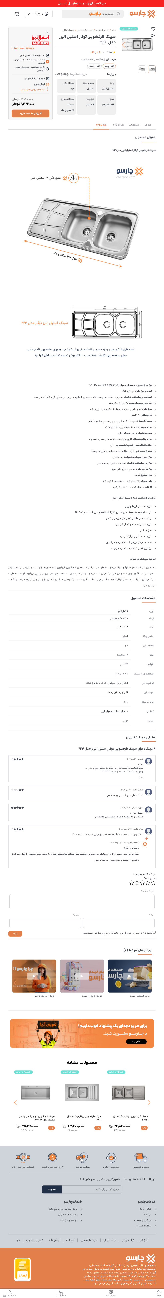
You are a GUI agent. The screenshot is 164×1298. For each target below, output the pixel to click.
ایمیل (76, 915)
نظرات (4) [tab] (118, 125)
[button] (151, 45)
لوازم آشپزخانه (102, 30)
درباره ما (147, 1214)
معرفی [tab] (147, 125)
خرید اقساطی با (78, 74)
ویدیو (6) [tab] (101, 125)
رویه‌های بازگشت (69, 1220)
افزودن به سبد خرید (30, 113)
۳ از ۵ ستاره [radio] (142, 882)
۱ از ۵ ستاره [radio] (153, 882)
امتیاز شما (150, 878)
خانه (114, 30)
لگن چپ (123, 692)
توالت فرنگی (109, 1240)
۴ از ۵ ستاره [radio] (137, 882)
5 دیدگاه (95, 52)
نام (151, 915)
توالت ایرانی (128, 1240)
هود (18, 1240)
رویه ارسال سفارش (68, 1214)
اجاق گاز (144, 1240)
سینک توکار (68, 30)
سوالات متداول (143, 1225)
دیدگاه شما (147, 891)
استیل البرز (122, 626)
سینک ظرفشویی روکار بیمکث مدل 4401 (127, 1118)
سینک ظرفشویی (85, 30)
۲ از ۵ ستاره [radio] (147, 882)
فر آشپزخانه (54, 1240)
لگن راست (113, 692)
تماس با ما (145, 1209)
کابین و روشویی (34, 1240)
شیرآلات (70, 1240)
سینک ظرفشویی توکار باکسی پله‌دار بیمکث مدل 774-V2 (80, 1118)
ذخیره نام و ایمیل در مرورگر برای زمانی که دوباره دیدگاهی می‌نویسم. (117, 933)
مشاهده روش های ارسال (33, 89)
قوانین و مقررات (142, 1220)
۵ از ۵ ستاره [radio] (131, 882)
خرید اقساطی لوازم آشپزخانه (63, 1209)
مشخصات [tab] (134, 125)
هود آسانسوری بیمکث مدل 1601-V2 (33, 1118)
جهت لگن (111, 59)
